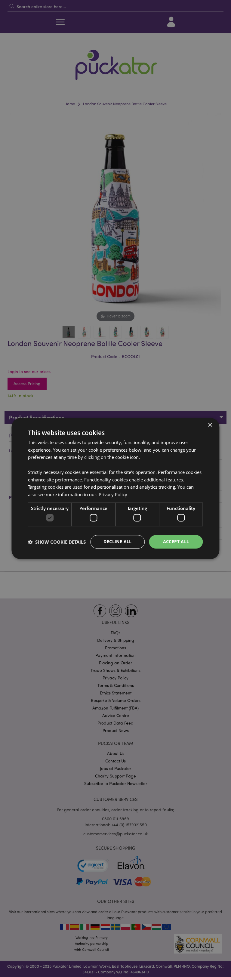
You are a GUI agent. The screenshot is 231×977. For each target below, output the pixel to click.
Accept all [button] (176, 542)
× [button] (210, 425)
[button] (57, 542)
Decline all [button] (117, 542)
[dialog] (115, 488)
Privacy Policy (113, 494)
